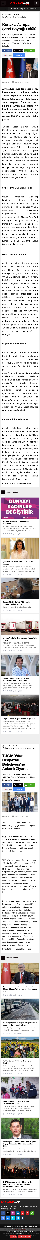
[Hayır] (37, 1232)
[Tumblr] (22, 1218)
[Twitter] (8, 1213)
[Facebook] (3, 1213)
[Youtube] (22, 1213)
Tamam (13, 1237)
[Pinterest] (27, 1213)
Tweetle (20, 50)
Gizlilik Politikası (24, 1237)
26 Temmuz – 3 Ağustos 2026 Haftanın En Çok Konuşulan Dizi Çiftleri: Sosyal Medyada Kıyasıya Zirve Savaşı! (25, 9)
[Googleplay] (13, 1218)
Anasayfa (7, 14)
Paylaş (9, 50)
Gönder (31, 50)
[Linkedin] (18, 1213)
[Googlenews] (3, 1218)
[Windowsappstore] (18, 1218)
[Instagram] (13, 1213)
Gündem (16, 14)
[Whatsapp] (32, 1213)
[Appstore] (8, 1218)
